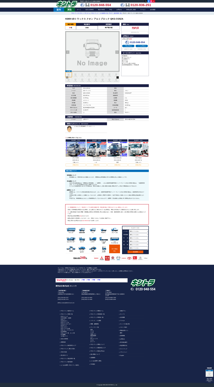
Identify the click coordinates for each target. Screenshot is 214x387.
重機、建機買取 (95, 324)
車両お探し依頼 (131, 9)
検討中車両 (101, 9)
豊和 (121, 333)
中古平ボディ (64, 321)
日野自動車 (93, 335)
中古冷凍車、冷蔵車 (66, 318)
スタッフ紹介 (123, 327)
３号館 (93, 279)
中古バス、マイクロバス (67, 330)
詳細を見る (76, 165)
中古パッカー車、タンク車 (68, 333)
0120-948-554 (100, 5)
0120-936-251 (141, 5)
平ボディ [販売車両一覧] (115, 13)
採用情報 (122, 335)
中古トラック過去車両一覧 (68, 358)
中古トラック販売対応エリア (68, 345)
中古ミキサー (64, 327)
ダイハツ (92, 341)
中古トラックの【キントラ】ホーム (80, 13)
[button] (67, 52)
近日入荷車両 (90, 9)
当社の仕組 (64, 352)
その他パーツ (64, 336)
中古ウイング (64, 316)
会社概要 (152, 9)
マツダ (92, 331)
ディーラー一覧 (95, 327)
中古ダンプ (64, 325)
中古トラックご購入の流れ (68, 348)
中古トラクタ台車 (65, 328)
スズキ (92, 340)
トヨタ (92, 332)
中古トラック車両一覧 (67, 314)
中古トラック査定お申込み (98, 351)
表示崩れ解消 (123, 342)
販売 (59, 9)
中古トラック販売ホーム (67, 310)
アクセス (143, 9)
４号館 (98, 279)
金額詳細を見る (135, 32)
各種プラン (123, 310)
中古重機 (63, 334)
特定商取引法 (123, 345)
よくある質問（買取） (96, 361)
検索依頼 (63, 342)
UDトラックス (94, 338)
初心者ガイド (64, 355)
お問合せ (119, 9)
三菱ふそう (93, 334)
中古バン (63, 319)
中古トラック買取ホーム (97, 310)
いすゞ (92, 337)
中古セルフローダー (66, 324)
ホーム (79, 9)
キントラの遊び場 (124, 324)
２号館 (88, 279)
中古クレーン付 (65, 322)
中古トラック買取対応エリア (98, 347)
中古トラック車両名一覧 (97, 317)
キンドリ (122, 314)
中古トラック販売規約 (67, 362)
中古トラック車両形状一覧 (98, 314)
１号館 (83, 279)
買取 (69, 9)
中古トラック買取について (98, 344)
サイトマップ (123, 348)
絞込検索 (135, 251)
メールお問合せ (142, 46)
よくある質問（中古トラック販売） (70, 365)
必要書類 (93, 357)
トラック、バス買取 (96, 320)
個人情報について (95, 354)
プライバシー (123, 352)
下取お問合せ (128, 46)
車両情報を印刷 (142, 49)
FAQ (110, 9)
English (122, 355)
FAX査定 (93, 364)
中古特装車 (64, 331)
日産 (91, 329)
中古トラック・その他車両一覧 (99, 13)
